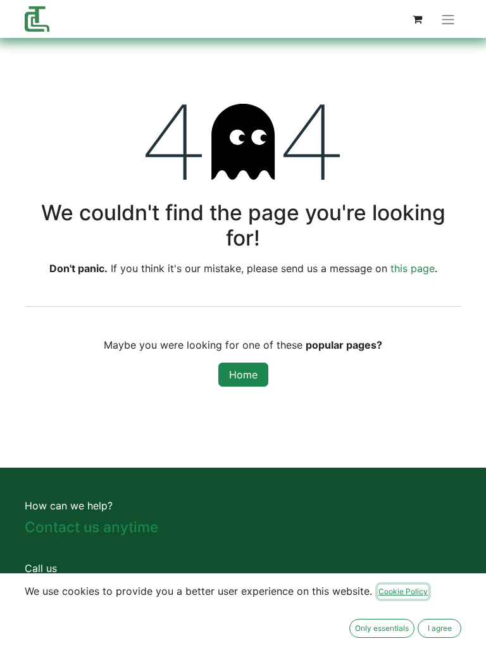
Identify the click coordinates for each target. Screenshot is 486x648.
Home (243, 374)
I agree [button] (440, 628)
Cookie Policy (403, 591)
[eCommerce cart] (417, 19)
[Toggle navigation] (448, 19)
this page (412, 268)
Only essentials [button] (382, 628)
